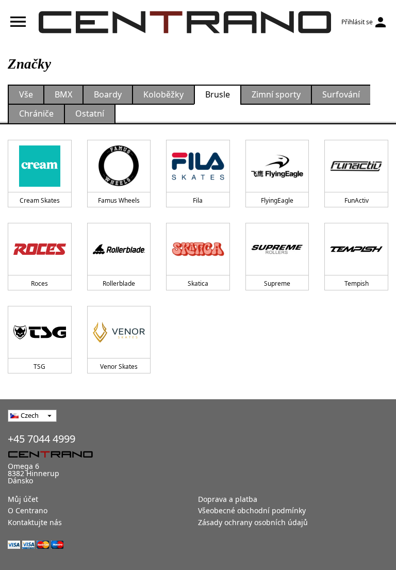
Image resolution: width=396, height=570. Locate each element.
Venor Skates (119, 366)
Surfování (341, 94)
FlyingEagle (277, 200)
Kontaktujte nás (35, 522)
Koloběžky (163, 94)
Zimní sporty (276, 94)
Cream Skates (40, 200)
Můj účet (23, 499)
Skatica (198, 283)
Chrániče (36, 113)
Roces (39, 283)
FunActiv (356, 200)
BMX (63, 94)
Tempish (356, 283)
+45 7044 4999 (41, 439)
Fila (198, 200)
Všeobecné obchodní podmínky (252, 510)
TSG (39, 366)
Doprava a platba (227, 499)
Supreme (277, 283)
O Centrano (27, 510)
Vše (26, 94)
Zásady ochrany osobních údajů (253, 522)
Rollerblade (119, 283)
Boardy (108, 94)
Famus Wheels (119, 200)
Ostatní (89, 113)
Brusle (217, 94)
